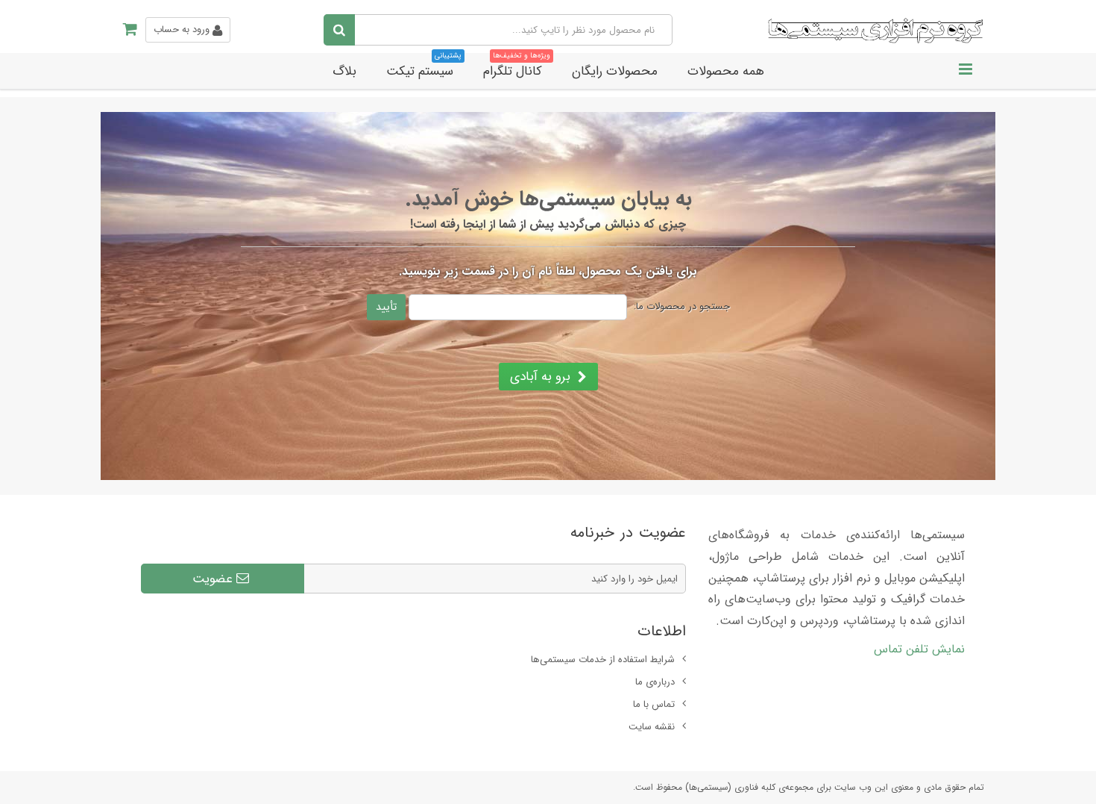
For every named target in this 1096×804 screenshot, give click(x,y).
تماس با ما (654, 704)
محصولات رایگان (615, 71)
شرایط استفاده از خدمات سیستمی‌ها (603, 659)
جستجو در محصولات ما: (682, 306)
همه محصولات (725, 71)
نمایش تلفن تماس (919, 649)
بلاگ (344, 71)
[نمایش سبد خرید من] (125, 30)
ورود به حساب (183, 29)
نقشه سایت (652, 727)
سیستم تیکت (424, 67)
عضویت (214, 579)
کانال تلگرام (516, 67)
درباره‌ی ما (655, 682)
